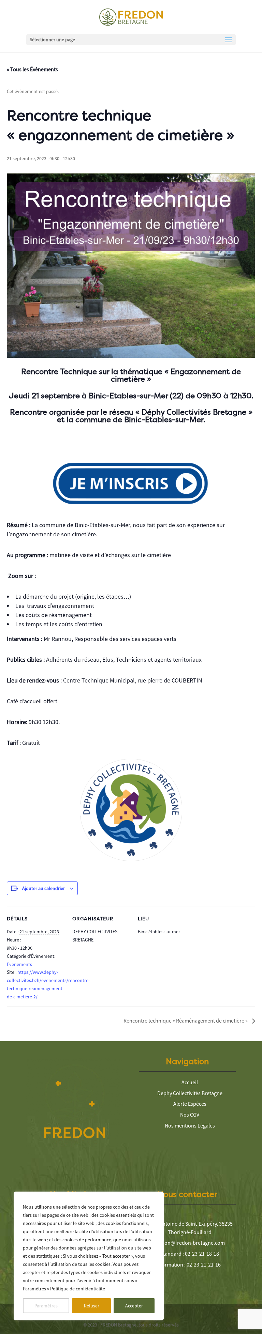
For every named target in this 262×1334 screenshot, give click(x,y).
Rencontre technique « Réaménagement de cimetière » (186, 1020)
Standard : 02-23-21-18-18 (189, 1253)
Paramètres (46, 1306)
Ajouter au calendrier (43, 888)
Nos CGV (189, 1114)
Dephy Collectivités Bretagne (189, 1093)
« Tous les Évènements (32, 69)
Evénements (19, 964)
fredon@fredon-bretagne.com (190, 1242)
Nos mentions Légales (190, 1125)
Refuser (91, 1306)
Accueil (189, 1082)
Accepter (134, 1306)
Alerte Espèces (189, 1103)
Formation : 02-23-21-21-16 (190, 1264)
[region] (89, 1256)
